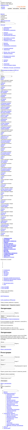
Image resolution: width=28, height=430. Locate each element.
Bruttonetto (3, 120)
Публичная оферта (8, 280)
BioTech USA (4, 138)
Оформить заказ (5, 5)
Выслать (3, 346)
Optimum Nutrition (5, 104)
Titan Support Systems (6, 190)
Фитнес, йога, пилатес (9, 52)
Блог (5, 284)
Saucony (3, 230)
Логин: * (3, 360)
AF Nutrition (4, 162)
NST (2, 182)
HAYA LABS (4, 116)
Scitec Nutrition (4, 124)
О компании (7, 270)
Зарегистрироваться (14, 319)
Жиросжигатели (8, 39)
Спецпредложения (8, 48)
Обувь (2, 20)
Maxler (2, 84)
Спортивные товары (9, 413)
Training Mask (4, 206)
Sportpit (2, 174)
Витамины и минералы (9, 30)
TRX (2, 178)
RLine (2, 79)
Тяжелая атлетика (8, 53)
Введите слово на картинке (8, 374)
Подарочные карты (8, 283)
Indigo (2, 210)
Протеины (6, 44)
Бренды (2, 14)
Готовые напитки (8, 34)
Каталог (6, 271)
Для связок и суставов (9, 37)
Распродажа (7, 20)
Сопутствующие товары (10, 65)
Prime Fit (3, 214)
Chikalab (3, 100)
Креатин (6, 43)
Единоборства (7, 57)
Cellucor (3, 218)
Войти (2, 316)
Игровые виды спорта (9, 56)
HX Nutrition (4, 92)
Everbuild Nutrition (5, 154)
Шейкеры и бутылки (9, 257)
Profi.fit (2, 202)
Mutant (2, 146)
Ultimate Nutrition (5, 128)
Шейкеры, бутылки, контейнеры (12, 67)
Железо (5, 61)
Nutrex (2, 150)
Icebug (2, 234)
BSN (2, 134)
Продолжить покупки (15, 305)
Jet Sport (3, 186)
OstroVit (3, 166)
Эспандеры (6, 63)
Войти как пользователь (7, 325)
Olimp (2, 88)
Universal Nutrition (5, 142)
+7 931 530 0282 (21, 6)
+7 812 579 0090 (5, 287)
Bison (2, 158)
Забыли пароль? (5, 319)
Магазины (16, 8)
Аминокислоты (7, 27)
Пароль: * (3, 364)
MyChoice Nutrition (5, 112)
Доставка (23, 8)
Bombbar (3, 96)
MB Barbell (3, 222)
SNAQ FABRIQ (5, 108)
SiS (1, 198)
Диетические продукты (10, 35)
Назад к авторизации (6, 349)
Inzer (2, 194)
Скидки (10, 8)
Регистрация (4, 380)
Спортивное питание (9, 393)
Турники (6, 60)
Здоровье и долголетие (9, 40)
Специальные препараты (10, 45)
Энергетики (7, 49)
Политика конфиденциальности (12, 277)
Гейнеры (6, 32)
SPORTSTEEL (4, 226)
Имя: (2, 355)
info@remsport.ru (5, 296)
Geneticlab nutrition (5, 170)
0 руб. (3, 25)
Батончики (6, 28)
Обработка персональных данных (12, 279)
